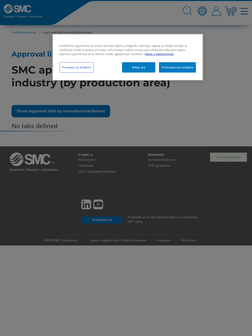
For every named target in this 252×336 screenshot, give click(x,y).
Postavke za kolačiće (76, 67)
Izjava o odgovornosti (159, 54)
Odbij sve (138, 67)
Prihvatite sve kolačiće (177, 67)
